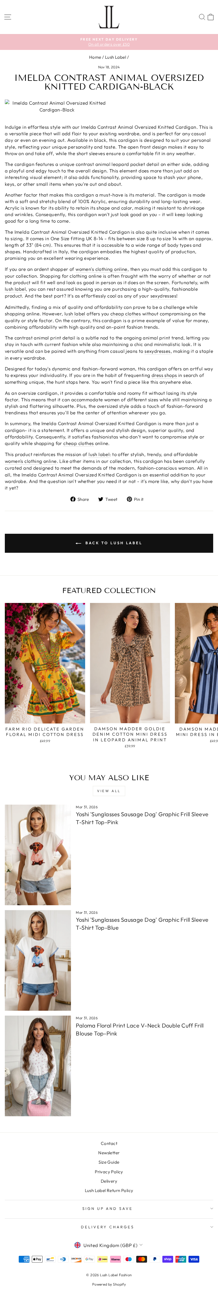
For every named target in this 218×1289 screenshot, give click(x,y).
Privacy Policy (109, 1171)
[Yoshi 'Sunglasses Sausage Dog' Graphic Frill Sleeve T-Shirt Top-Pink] (38, 855)
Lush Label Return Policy (109, 1190)
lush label (15, 289)
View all (109, 791)
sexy (155, 296)
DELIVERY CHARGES (107, 1227)
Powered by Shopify (109, 1284)
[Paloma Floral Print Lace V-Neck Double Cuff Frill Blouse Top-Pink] (38, 1066)
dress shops (164, 375)
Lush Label (115, 57)
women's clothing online (101, 269)
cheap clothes (125, 314)
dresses (168, 296)
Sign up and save (107, 1208)
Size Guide (108, 1162)
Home (95, 57)
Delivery (109, 1181)
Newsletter (109, 1152)
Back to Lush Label (112, 543)
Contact (109, 1143)
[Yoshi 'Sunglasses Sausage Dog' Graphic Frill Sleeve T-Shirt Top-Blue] (38, 960)
